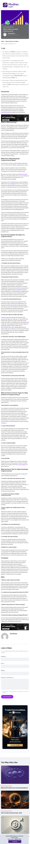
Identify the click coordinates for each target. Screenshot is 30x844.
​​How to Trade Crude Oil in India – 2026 (11, 813)
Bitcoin (22, 174)
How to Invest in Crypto (11, 41)
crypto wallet (4, 551)
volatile (12, 51)
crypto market (22, 464)
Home (2, 41)
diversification (18, 75)
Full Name (3, 656)
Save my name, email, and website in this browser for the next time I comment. (15, 692)
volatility (3, 513)
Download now (5, 112)
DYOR (9, 84)
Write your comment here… (7, 677)
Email (2, 663)
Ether (25, 174)
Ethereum (26, 322)
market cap (4, 319)
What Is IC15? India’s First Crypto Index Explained (14, 788)
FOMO (13, 77)
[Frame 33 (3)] (15, 118)
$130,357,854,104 (6, 327)
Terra (26, 363)
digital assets (11, 619)
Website (3, 670)
